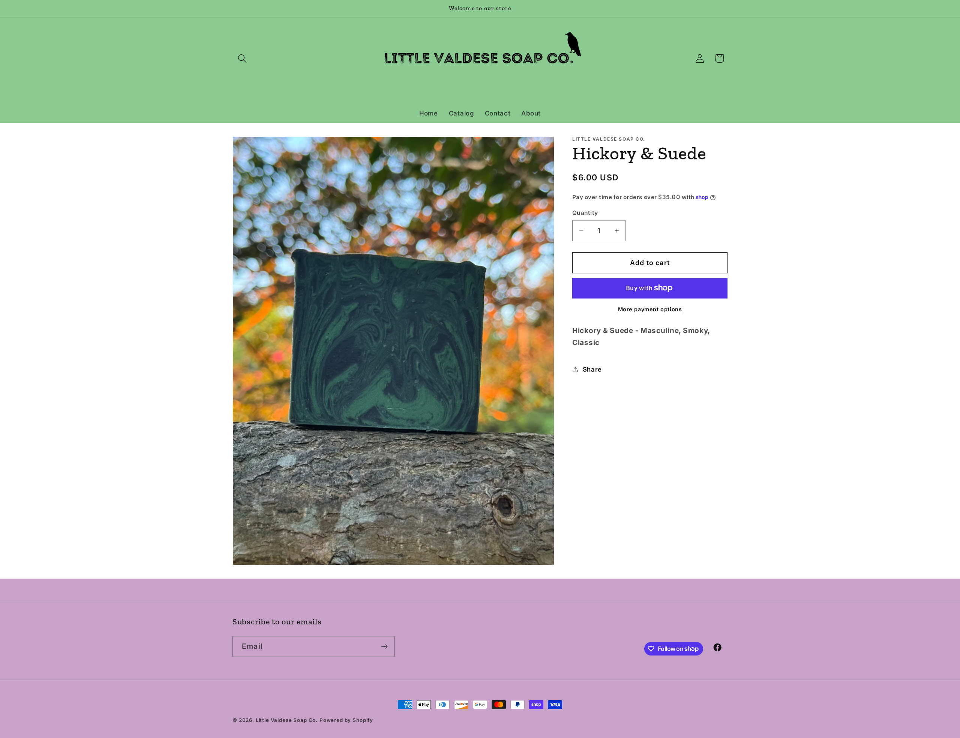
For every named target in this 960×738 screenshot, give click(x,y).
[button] (242, 58)
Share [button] (592, 369)
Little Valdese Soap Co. (287, 720)
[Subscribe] (384, 646)
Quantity (585, 212)
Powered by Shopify (346, 720)
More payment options (650, 309)
